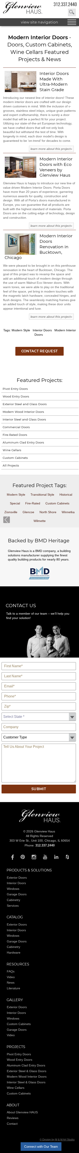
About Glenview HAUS (22, 1112)
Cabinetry (13, 900)
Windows (13, 888)
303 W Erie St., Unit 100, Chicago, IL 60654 (39, 840)
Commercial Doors (16, 427)
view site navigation (39, 22)
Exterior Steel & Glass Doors (26, 1071)
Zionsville (10, 512)
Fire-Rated (32, 503)
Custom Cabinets (15, 457)
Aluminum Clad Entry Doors (23, 442)
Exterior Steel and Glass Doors (25, 404)
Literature (13, 988)
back (6, 519)
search (72, 12)
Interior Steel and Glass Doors (24, 419)
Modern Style (16, 494)
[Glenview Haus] (11, 857)
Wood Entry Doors (16, 396)
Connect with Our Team (41, 1146)
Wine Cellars (12, 450)
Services (13, 905)
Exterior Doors (17, 877)
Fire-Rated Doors (15, 434)
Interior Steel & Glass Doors (26, 1082)
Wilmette (40, 521)
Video (11, 977)
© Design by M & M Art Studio (57, 1139)
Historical (65, 494)
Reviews (12, 1118)
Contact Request (39, 351)
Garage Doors (17, 894)
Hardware (13, 952)
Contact (12, 1123)
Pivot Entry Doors (15, 388)
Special (15, 503)
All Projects (11, 465)
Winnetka (68, 512)
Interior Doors (16, 883)
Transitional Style (42, 494)
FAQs (10, 971)
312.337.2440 (65, 4)
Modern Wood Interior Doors (23, 411)
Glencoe (28, 512)
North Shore (48, 512)
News (10, 982)
